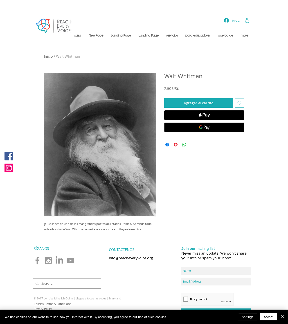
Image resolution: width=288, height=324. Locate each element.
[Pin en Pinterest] (175, 144)
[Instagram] (8, 168)
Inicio (48, 56)
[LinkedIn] (59, 260)
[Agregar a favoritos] (239, 103)
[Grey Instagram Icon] (48, 260)
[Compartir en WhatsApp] (184, 144)
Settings (247, 317)
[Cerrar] (282, 316)
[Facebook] (8, 156)
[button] (172, 35)
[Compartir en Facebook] (167, 144)
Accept (268, 317)
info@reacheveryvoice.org (131, 258)
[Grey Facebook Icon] (37, 260)
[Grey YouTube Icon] (70, 260)
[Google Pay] (204, 127)
